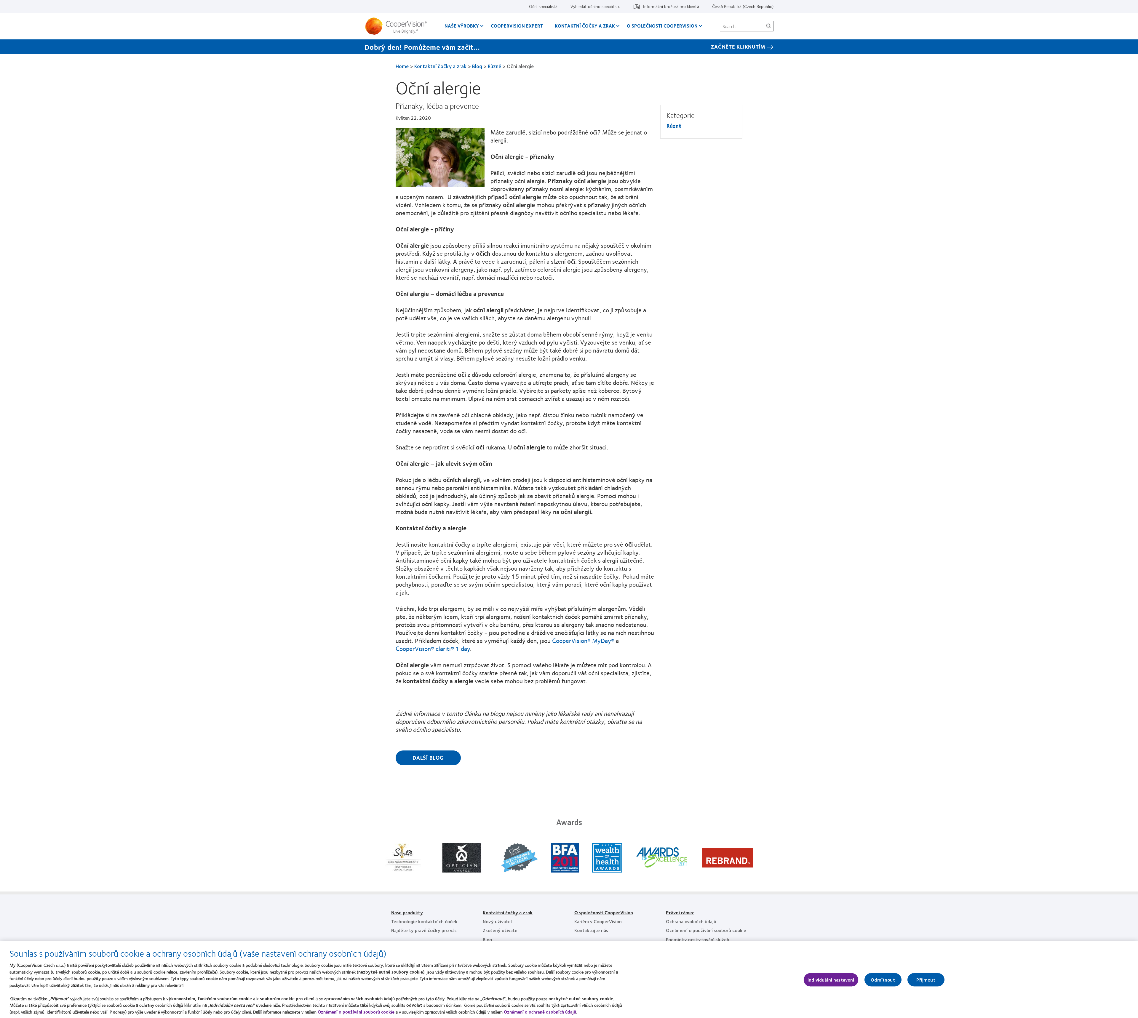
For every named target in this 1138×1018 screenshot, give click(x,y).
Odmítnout (883, 979)
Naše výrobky (462, 25)
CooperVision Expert (517, 25)
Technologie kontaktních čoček (424, 921)
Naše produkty (407, 912)
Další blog (428, 757)
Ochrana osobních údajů (691, 921)
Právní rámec (680, 912)
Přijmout (925, 979)
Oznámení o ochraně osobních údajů (540, 1011)
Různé (494, 66)
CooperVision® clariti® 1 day (433, 648)
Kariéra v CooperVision (598, 921)
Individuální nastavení (831, 979)
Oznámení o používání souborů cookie (706, 930)
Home (402, 66)
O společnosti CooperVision (662, 25)
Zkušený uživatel (501, 930)
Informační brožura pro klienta (671, 6)
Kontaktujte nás (591, 930)
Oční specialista (543, 6)
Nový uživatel (497, 921)
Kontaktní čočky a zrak (585, 25)
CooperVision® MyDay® (583, 640)
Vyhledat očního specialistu (595, 6)
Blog (477, 66)
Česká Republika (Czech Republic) (742, 6)
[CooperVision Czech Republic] (398, 26)
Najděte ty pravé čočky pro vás (424, 930)
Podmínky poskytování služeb (697, 939)
